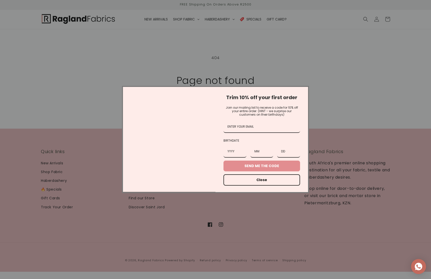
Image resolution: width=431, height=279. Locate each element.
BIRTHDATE (231, 140)
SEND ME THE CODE (261, 165)
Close (261, 179)
